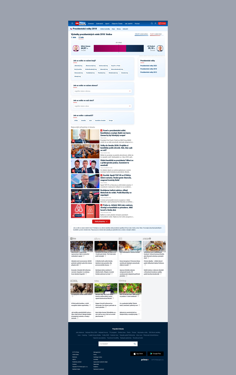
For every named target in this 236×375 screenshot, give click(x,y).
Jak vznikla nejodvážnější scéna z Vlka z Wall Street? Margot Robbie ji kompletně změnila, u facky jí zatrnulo (81, 315)
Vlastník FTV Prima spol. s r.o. (80, 366)
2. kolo (81, 37)
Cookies (74, 364)
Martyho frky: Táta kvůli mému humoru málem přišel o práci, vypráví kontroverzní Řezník (104, 296)
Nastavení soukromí (98, 369)
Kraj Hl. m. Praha (115, 65)
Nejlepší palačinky (125, 338)
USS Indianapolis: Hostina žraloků (130, 252)
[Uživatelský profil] (155, 23)
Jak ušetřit (128, 23)
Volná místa (75, 354)
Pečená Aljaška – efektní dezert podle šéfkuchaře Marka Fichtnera (154, 262)
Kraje (113, 29)
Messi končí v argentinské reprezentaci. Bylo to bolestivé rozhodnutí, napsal (80, 254)
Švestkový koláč (138, 338)
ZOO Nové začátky (154, 332)
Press (95, 354)
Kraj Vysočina (78, 69)
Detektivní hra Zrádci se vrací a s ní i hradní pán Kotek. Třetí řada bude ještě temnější (106, 254)
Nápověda (96, 364)
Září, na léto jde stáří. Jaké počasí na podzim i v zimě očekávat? (129, 295)
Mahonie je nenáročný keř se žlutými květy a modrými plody (129, 313)
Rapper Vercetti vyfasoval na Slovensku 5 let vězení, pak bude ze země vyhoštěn (106, 305)
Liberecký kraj (104, 69)
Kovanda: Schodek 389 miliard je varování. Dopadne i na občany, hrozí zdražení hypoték (81, 272)
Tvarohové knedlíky (113, 338)
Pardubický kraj (90, 73)
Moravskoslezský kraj (117, 69)
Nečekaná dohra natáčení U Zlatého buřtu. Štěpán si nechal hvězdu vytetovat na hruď (105, 272)
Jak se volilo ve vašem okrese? (85, 86)
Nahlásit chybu (76, 369)
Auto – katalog (82, 335)
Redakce (95, 366)
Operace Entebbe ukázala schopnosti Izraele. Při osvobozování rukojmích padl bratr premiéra (130, 273)
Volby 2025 (105, 335)
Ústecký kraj (124, 73)
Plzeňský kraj (101, 73)
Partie (129, 332)
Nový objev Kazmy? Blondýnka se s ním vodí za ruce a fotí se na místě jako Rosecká (106, 314)
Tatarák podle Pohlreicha (127, 335)
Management (96, 352)
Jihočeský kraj (78, 65)
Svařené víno (114, 335)
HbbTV (74, 359)
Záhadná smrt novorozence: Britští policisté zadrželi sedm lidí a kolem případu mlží (81, 263)
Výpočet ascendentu (99, 338)
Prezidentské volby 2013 (148, 72)
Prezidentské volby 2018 (148, 69)
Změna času (122, 332)
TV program (113, 332)
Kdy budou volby (143, 332)
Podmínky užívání (76, 362)
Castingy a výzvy (97, 357)
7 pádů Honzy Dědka (94, 335)
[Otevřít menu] (72, 23)
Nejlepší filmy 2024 (91, 332)
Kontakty (95, 359)
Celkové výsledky (105, 29)
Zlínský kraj (77, 76)
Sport (107, 23)
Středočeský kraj (113, 73)
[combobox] (102, 91)
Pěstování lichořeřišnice (151, 335)
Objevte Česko (117, 23)
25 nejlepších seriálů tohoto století (81, 294)
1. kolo (73, 37)
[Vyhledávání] (152, 23)
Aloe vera (139, 335)
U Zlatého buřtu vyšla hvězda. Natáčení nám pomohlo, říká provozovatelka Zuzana (104, 263)
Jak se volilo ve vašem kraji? (84, 61)
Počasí (137, 23)
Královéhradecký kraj (91, 69)
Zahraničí (99, 23)
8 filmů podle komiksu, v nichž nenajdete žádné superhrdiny (80, 304)
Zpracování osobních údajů (100, 362)
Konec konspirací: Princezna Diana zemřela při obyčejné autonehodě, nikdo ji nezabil (130, 263)
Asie (90, 120)
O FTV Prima (75, 352)
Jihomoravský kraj (91, 65)
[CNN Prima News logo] (80, 23)
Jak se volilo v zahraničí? (83, 115)
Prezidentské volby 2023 (148, 66)
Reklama (74, 357)
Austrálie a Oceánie (100, 120)
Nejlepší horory (103, 332)
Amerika (83, 120)
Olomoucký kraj (78, 73)
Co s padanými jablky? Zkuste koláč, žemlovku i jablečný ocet (129, 304)
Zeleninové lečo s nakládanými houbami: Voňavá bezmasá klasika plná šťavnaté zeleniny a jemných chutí (154, 255)
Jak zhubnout (80, 332)
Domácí (91, 23)
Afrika (76, 120)
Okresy (119, 29)
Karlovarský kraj (103, 65)
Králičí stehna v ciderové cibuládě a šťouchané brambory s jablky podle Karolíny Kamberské (154, 272)
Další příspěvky (100, 221)
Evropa (111, 120)
